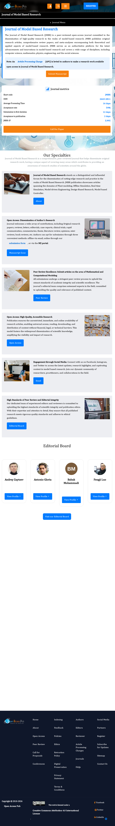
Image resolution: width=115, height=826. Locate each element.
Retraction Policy (59, 754)
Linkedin (100, 817)
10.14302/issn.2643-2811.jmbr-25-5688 (96, 593)
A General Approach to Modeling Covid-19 (38, 648)
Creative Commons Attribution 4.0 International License (56, 812)
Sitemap (101, 755)
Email (38, 380)
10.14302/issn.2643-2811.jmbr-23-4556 (38, 669)
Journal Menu (57, 22)
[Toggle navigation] (65, 6)
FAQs (78, 767)
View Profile (13, 496)
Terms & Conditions (59, 788)
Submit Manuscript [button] (57, 73)
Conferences (39, 763)
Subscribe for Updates (103, 746)
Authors (80, 719)
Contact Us (102, 763)
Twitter (100, 810)
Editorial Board (16, 425)
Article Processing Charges (81, 747)
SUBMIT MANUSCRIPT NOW (85, 691)
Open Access (15, 342)
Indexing (58, 719)
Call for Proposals (37, 754)
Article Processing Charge (30, 61)
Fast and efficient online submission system (39, 691)
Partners (101, 727)
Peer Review (42, 297)
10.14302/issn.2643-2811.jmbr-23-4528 (96, 682)
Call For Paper (57, 129)
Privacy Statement (59, 777)
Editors (79, 727)
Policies (57, 736)
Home (35, 719)
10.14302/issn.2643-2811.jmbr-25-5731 (38, 617)
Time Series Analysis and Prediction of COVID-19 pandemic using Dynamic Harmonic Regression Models (96, 654)
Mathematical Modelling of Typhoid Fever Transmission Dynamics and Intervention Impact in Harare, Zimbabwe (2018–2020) (38, 562)
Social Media (103, 719)
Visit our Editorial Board (57, 516)
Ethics (57, 744)
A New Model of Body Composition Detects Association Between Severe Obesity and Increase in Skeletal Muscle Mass (96, 560)
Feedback (58, 727)
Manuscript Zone (17, 252)
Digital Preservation (60, 765)
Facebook (100, 802)
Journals (80, 758)
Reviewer (80, 736)
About (39, 201)
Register (91, 6)
